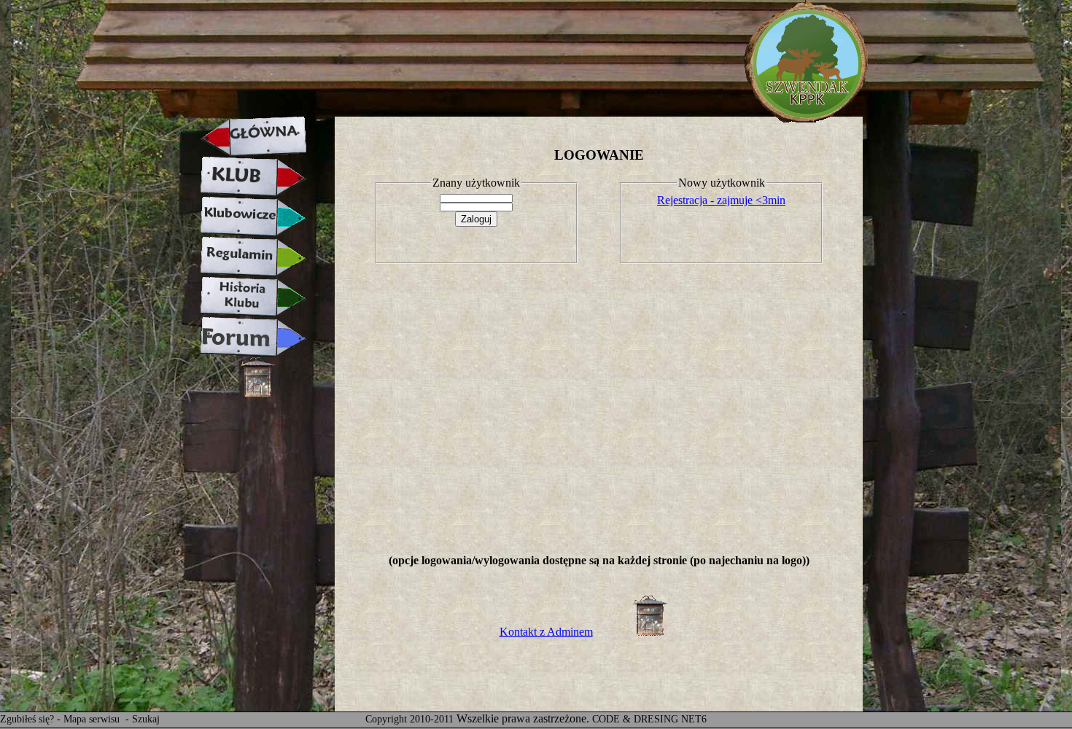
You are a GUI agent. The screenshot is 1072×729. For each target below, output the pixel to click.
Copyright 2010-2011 (409, 719)
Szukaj (146, 719)
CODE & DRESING (635, 719)
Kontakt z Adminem (546, 631)
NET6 (694, 719)
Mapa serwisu (93, 719)
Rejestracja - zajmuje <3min (721, 200)
